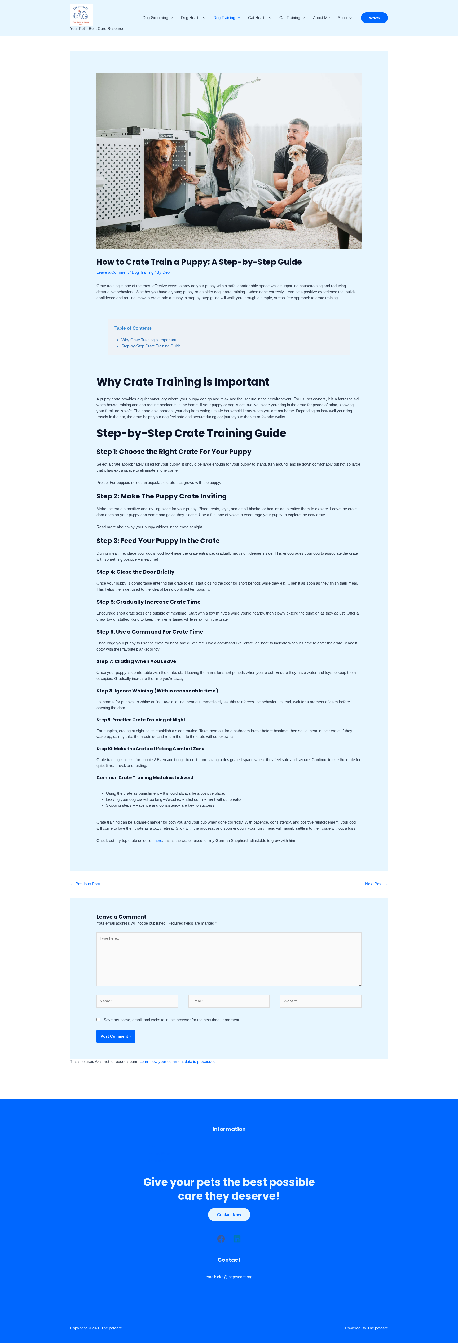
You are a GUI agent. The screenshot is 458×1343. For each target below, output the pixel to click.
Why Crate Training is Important (148, 340)
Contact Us (157, 1161)
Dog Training (224, 17)
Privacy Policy (159, 1154)
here (158, 840)
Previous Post (85, 884)
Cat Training (289, 17)
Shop (342, 17)
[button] (170, 17)
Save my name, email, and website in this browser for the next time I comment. (172, 1020)
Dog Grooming (155, 17)
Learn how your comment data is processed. (178, 1061)
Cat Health (257, 17)
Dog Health (190, 17)
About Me (321, 17)
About (153, 1146)
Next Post (376, 884)
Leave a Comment (112, 272)
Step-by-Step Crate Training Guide (151, 346)
